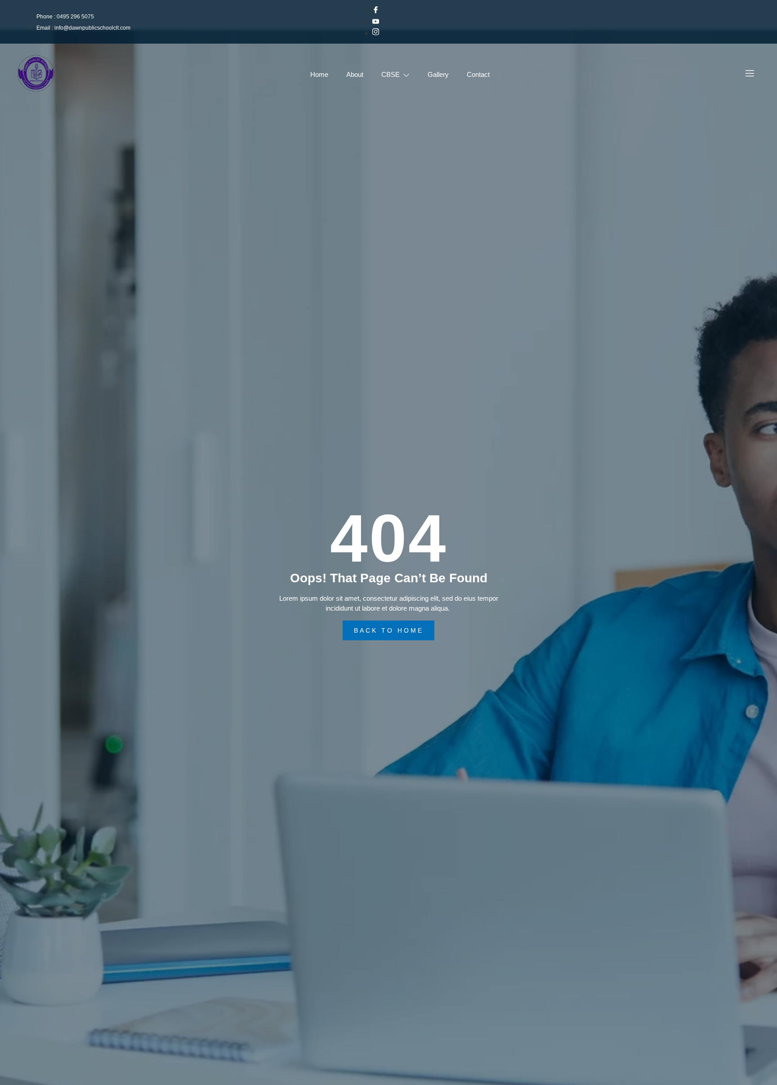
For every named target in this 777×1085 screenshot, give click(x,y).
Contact (478, 74)
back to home (389, 630)
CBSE (390, 74)
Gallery (438, 74)
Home (319, 74)
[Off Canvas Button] (749, 74)
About (354, 74)
